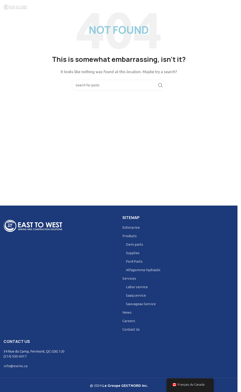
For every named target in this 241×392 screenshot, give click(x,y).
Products (129, 236)
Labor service (137, 287)
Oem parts (134, 244)
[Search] (231, 7)
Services (129, 278)
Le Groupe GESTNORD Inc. (124, 386)
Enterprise (131, 227)
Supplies (133, 253)
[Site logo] (15, 7)
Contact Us (131, 329)
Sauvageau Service (141, 304)
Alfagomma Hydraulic (143, 270)
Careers (128, 321)
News (127, 312)
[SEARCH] (160, 85)
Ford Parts (134, 261)
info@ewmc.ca (16, 366)
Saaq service (136, 295)
